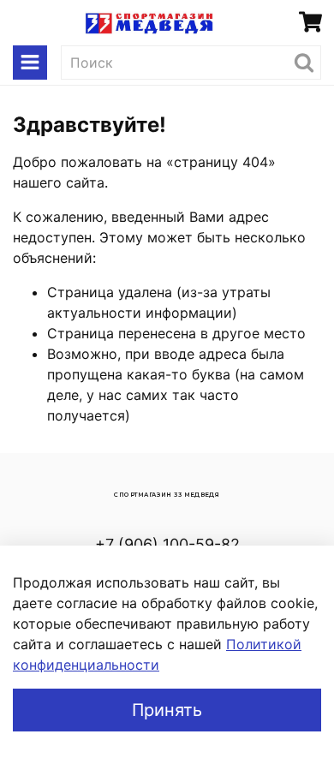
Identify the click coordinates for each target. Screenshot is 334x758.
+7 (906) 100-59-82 (167, 544)
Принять (167, 710)
